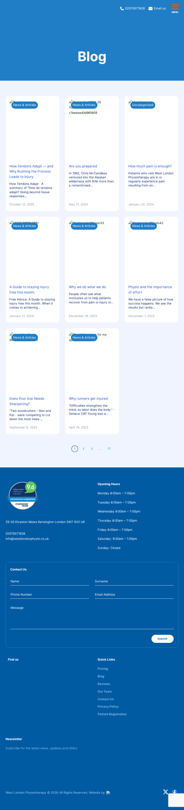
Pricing (103, 668)
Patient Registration (112, 714)
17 (109, 448)
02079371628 (15, 533)
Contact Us (106, 699)
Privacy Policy (108, 706)
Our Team (105, 691)
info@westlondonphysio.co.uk (27, 538)
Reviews (104, 684)
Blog (101, 676)
